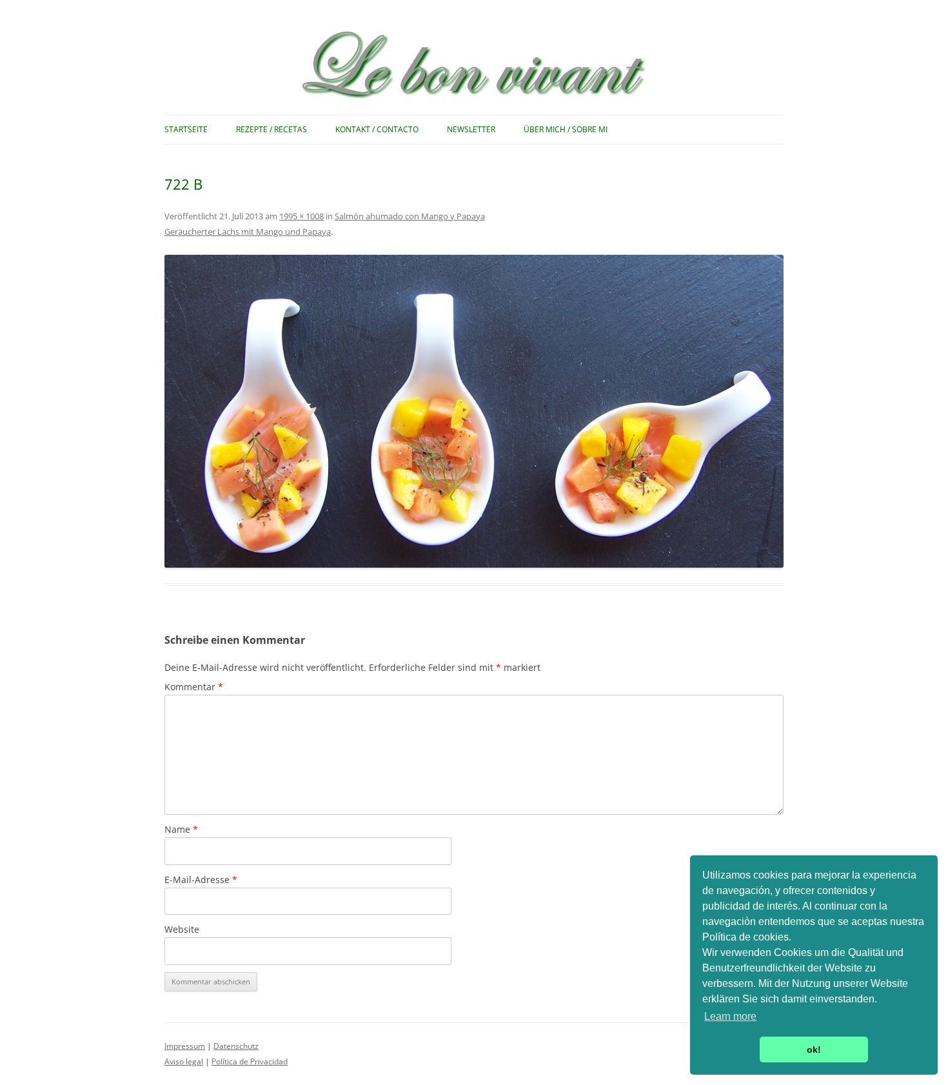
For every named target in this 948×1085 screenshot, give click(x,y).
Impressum (184, 1045)
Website (181, 929)
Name (181, 829)
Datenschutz (236, 1045)
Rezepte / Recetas (271, 129)
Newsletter (471, 129)
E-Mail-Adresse (200, 879)
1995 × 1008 (301, 216)
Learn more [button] (730, 1016)
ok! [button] (814, 1049)
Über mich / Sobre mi (565, 129)
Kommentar (193, 687)
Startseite (186, 129)
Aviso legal (183, 1061)
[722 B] (474, 411)
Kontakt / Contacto (377, 129)
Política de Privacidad (250, 1061)
